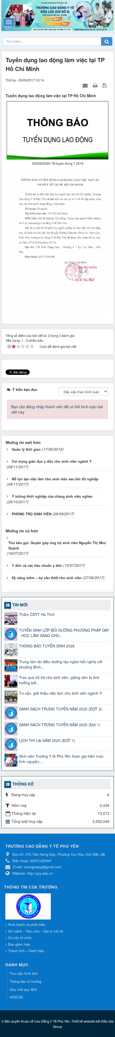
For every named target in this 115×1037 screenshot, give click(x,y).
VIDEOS (16, 997)
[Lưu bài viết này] (105, 85)
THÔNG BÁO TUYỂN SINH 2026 (47, 646)
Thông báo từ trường (25, 981)
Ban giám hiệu (19, 944)
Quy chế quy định (23, 989)
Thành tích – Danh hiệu (26, 950)
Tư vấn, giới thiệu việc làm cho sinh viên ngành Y (60, 693)
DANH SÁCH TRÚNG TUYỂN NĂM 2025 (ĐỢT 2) (60, 709)
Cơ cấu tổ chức (20, 937)
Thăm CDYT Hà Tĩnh (37, 614)
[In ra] (96, 85)
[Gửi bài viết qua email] (86, 85)
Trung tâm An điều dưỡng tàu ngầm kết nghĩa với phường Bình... (60, 664)
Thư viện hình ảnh (24, 973)
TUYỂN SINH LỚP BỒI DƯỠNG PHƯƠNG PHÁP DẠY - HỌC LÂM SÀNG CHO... (64, 632)
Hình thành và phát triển (26, 924)
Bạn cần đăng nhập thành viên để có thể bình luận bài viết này (57, 409)
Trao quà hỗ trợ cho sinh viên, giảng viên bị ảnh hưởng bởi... (59, 680)
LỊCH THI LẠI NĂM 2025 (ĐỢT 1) (47, 740)
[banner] (57, 15)
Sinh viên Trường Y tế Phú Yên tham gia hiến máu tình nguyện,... (61, 758)
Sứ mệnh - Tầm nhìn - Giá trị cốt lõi (35, 931)
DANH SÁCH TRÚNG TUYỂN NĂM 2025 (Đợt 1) (59, 724)
